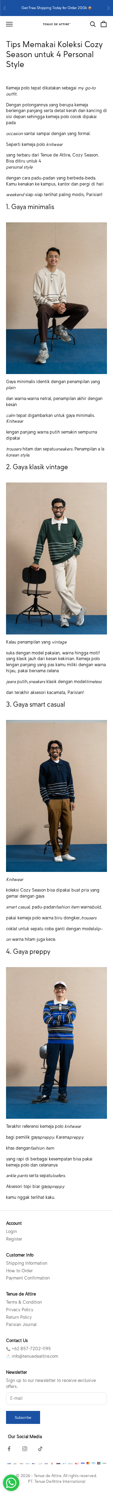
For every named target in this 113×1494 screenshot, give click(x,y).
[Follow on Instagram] (25, 1449)
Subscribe (23, 1417)
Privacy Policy (19, 1309)
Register (14, 1239)
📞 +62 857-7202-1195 (28, 1348)
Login (11, 1231)
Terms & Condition (24, 1302)
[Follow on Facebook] (9, 1449)
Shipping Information (26, 1263)
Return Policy (19, 1317)
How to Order (19, 1270)
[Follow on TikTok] (40, 1449)
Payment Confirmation (28, 1278)
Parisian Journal (21, 1324)
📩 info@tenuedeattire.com (32, 1356)
